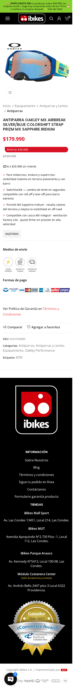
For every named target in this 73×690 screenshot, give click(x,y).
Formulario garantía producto (37, 496)
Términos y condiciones (36, 475)
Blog (36, 467)
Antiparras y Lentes (54, 106)
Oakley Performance (40, 350)
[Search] (51, 18)
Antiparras (15, 111)
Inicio (7, 106)
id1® (64, 670)
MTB (19, 357)
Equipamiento (25, 106)
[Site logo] (32, 18)
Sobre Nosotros (36, 460)
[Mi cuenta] (59, 18)
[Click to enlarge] (10, 92)
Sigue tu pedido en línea (36, 482)
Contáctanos (36, 489)
